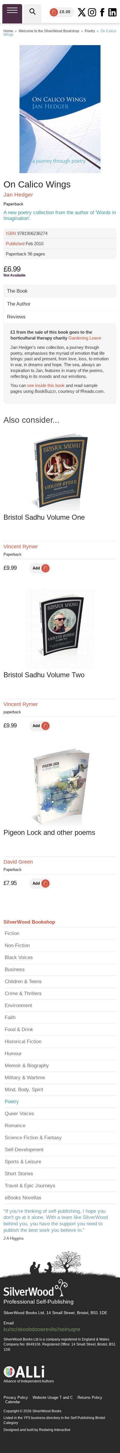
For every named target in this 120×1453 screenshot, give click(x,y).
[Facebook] (102, 12)
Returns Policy (89, 1397)
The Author (19, 304)
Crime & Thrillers (23, 993)
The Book (17, 291)
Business (15, 969)
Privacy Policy (15, 1397)
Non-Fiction (17, 945)
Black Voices (19, 957)
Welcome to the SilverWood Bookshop (49, 31)
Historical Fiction (23, 1041)
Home (8, 31)
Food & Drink (19, 1029)
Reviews (16, 317)
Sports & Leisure (23, 1161)
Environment (18, 1005)
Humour (13, 1053)
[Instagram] (92, 12)
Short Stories (19, 1173)
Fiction (12, 933)
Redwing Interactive (54, 1430)
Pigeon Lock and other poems (49, 832)
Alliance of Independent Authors (28, 1381)
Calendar (12, 1402)
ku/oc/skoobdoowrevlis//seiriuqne (41, 1329)
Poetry (90, 31)
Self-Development (24, 1149)
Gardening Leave (84, 337)
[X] (82, 12)
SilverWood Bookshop (29, 922)
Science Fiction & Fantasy (33, 1137)
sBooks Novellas (23, 1197)
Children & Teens (23, 981)
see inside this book (46, 385)
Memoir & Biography (27, 1065)
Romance (15, 1125)
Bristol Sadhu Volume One (44, 517)
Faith (10, 1017)
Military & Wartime (25, 1077)
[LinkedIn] (112, 12)
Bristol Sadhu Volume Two (43, 675)
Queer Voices (19, 1113)
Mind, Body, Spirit (24, 1089)
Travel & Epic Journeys (30, 1185)
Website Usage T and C (53, 1397)
